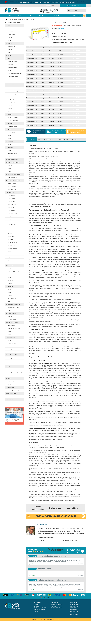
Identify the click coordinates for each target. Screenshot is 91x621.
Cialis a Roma (73, 609)
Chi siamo (76, 15)
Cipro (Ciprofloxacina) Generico (15, 73)
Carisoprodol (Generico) (13, 271)
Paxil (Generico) (11, 99)
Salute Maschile (10, 192)
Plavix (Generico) (12, 186)
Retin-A (9, 310)
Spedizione (42, 15)
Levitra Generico (11, 221)
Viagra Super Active (12, 248)
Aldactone (10, 384)
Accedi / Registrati (50, 5)
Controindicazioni (48, 139)
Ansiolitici (8, 366)
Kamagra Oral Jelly (12, 219)
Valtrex (9, 135)
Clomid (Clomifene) (12, 358)
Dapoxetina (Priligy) (12, 213)
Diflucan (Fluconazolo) (13, 117)
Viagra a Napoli (74, 606)
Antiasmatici (9, 141)
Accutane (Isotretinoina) (13, 307)
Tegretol (9, 277)
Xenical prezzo (55, 508)
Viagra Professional (12, 242)
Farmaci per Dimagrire (12, 322)
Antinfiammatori (10, 387)
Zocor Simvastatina (12, 189)
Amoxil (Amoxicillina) (12, 61)
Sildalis (9, 251)
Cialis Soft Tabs (11, 207)
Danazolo (10, 360)
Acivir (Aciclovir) (11, 132)
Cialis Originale (11, 195)
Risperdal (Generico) (12, 126)
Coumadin (10, 37)
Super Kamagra (11, 227)
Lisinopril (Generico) (12, 153)
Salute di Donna (10, 337)
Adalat (9, 150)
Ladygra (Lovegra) (12, 363)
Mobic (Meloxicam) (12, 298)
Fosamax (10, 346)
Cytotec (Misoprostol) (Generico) (15, 390)
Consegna (37, 606)
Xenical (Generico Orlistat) (14, 328)
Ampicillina (10, 64)
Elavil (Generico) (11, 96)
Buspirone (10, 375)
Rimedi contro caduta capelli (13, 174)
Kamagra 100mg (11, 216)
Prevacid (10, 165)
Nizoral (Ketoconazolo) (13, 120)
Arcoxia (9, 292)
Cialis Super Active (12, 210)
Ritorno (53, 606)
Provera (9, 351)
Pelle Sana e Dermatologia (13, 304)
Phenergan (10, 49)
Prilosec (9, 168)
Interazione (74, 139)
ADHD (8, 25)
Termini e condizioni (39, 609)
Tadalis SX (10, 233)
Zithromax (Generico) (12, 82)
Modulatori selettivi (11, 393)
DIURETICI (9, 378)
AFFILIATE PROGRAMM (56, 607)
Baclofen (10, 268)
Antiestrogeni (9, 399)
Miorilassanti (9, 265)
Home (9, 15)
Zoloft (9, 111)
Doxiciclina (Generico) (13, 76)
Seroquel (10, 105)
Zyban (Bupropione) (12, 319)
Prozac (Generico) (12, 102)
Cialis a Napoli (73, 613)
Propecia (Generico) (12, 177)
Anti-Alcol (8, 55)
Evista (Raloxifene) (12, 343)
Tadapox (10, 262)
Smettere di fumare (11, 313)
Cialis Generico (11, 198)
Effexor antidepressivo (38, 508)
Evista (9, 396)
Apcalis (9, 260)
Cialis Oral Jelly (11, 201)
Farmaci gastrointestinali (12, 162)
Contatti (36, 611)
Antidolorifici (9, 286)
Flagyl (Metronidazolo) (13, 79)
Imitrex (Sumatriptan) (12, 274)
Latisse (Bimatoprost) (12, 349)
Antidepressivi (17, 19)
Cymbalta (10, 108)
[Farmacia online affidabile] (12, 10)
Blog (20, 15)
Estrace (9, 340)
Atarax (9, 369)
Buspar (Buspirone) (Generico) (15, 372)
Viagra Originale (11, 236)
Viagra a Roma (73, 602)
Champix (10, 316)
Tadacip (9, 254)
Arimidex (10, 334)
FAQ (30, 15)
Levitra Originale (11, 224)
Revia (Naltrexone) (12, 31)
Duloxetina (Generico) (29, 19)
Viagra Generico (11, 239)
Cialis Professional (12, 204)
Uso (39, 139)
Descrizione (31, 139)
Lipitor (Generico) (12, 183)
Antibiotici (8, 58)
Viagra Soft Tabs (11, 245)
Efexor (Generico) (12, 94)
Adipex (9, 331)
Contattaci (56, 15)
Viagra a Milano (74, 604)
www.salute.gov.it (70, 2)
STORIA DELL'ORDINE (56, 604)
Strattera (10, 28)
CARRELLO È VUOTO (74, 5)
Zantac (9, 171)
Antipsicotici (9, 123)
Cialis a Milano (74, 611)
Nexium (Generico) (12, 34)
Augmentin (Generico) (13, 67)
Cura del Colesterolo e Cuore (13, 180)
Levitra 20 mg (72, 508)
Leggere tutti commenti (76, 25)
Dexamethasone (11, 46)
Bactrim (9, 70)
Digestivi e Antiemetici (12, 159)
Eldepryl (9, 40)
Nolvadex (10, 402)
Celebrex (10, 295)
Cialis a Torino (74, 614)
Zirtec (9, 52)
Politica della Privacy (40, 607)
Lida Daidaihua (11, 325)
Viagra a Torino (74, 607)
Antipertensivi (9, 147)
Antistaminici (9, 43)
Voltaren (10, 289)
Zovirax (9, 138)
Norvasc (10, 156)
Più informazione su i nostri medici (45, 537)
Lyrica (9, 301)
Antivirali (8, 129)
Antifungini (9, 114)
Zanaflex (10, 283)
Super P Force (11, 230)
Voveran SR (10, 280)
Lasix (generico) (11, 381)
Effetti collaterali (62, 139)
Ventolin (9, 144)
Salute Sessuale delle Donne (13, 354)
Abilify (9, 88)
